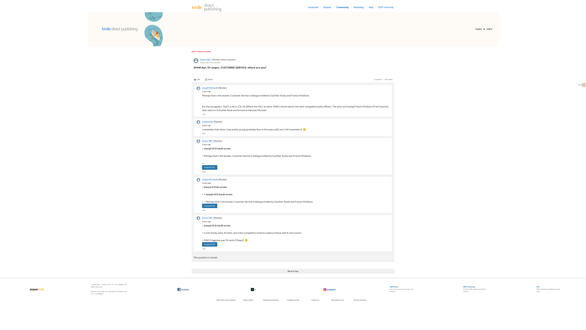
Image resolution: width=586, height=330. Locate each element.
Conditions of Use (293, 300)
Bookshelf (313, 7)
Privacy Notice (248, 300)
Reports (327, 7)
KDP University (386, 7)
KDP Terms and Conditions (226, 300)
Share (210, 79)
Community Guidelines (271, 300)
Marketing (359, 7)
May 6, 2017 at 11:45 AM (210, 62)
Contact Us (315, 300)
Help (371, 7)
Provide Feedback (360, 300)
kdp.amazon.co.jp (337, 300)
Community (342, 7)
